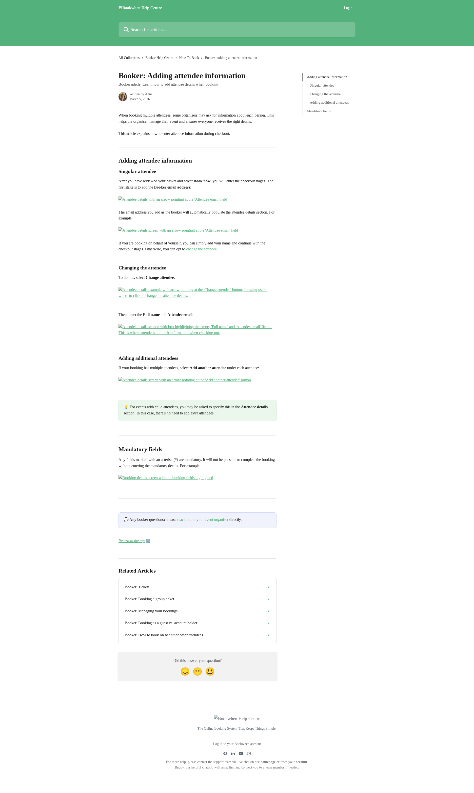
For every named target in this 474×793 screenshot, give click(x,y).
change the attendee (201, 249)
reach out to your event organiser (202, 519)
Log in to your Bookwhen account (237, 744)
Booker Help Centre (159, 58)
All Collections (128, 58)
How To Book (189, 58)
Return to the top (131, 541)
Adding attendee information (327, 77)
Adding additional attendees (329, 102)
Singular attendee (322, 85)
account (301, 762)
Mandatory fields (319, 111)
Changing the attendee (325, 94)
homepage (268, 762)
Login (348, 8)
